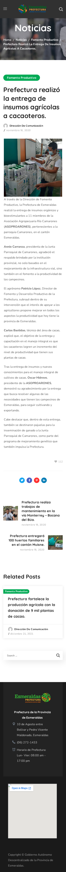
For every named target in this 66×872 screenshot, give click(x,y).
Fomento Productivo (44, 40)
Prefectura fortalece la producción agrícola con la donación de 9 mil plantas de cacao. (31, 608)
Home (7, 40)
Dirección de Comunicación (26, 125)
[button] (61, 9)
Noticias (21, 40)
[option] (33, 612)
